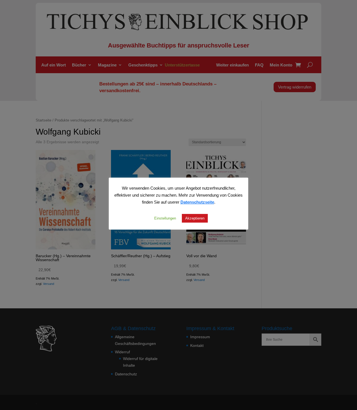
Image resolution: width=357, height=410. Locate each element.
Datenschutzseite (197, 202)
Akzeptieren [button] (194, 218)
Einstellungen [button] (165, 218)
